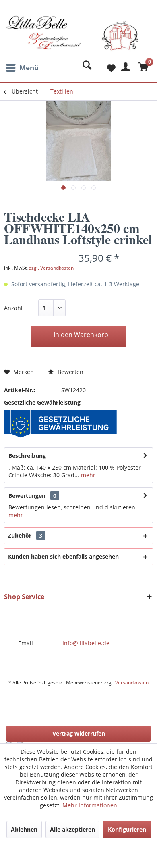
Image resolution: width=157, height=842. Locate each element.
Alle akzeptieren (72, 829)
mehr (87, 475)
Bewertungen (26, 495)
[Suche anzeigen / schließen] (85, 68)
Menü (29, 67)
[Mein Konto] (124, 68)
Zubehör (25, 535)
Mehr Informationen (89, 805)
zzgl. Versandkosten (51, 267)
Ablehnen (24, 829)
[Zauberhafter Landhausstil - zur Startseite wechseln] (72, 37)
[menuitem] (21, 68)
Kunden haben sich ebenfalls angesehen (63, 556)
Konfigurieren (127, 829)
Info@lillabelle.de (85, 643)
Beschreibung (27, 455)
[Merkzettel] (105, 68)
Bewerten (69, 372)
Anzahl (13, 308)
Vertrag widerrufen (78, 733)
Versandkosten (132, 682)
